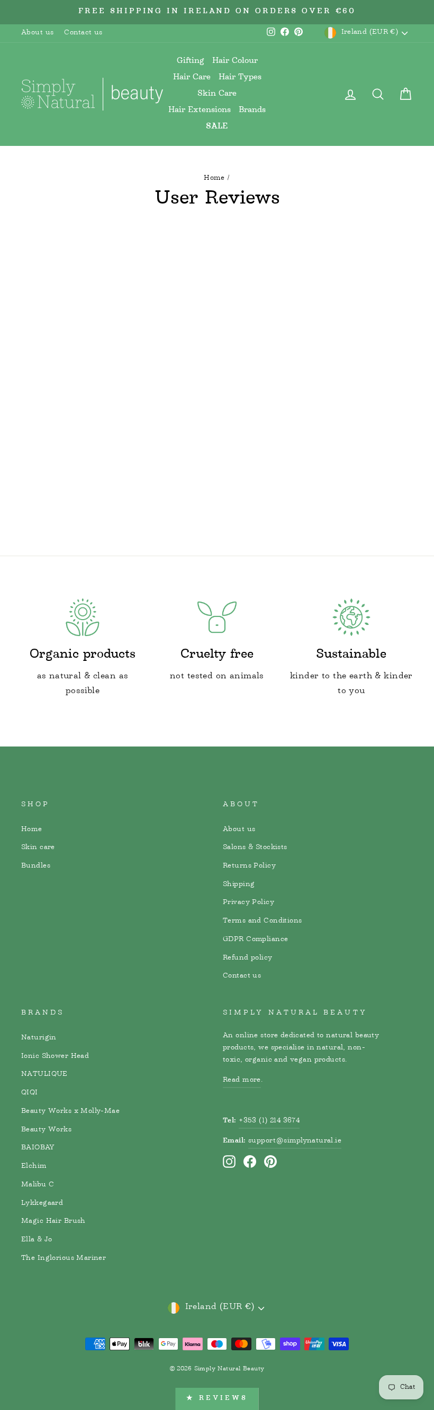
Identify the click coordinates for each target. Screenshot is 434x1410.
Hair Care (192, 77)
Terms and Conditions (262, 921)
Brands (252, 110)
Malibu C (37, 1185)
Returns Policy (249, 866)
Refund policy (248, 958)
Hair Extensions (199, 110)
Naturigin (39, 1038)
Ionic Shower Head (55, 1056)
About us (37, 33)
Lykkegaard (42, 1203)
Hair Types (240, 77)
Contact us (83, 33)
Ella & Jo (36, 1240)
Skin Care (217, 94)
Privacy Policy (248, 902)
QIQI (29, 1093)
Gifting (190, 61)
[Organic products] (82, 617)
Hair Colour (235, 61)
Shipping (239, 884)
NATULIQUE (44, 1074)
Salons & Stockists (255, 847)
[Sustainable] (351, 617)
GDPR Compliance (255, 939)
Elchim (34, 1166)
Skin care (38, 847)
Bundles (35, 866)
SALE (217, 127)
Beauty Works (46, 1130)
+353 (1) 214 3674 (269, 1121)
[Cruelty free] (217, 617)
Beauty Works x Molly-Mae (70, 1111)
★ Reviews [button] (216, 1398)
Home (214, 178)
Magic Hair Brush (53, 1221)
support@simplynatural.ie (294, 1141)
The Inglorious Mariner (63, 1258)
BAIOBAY (38, 1148)
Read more (242, 1080)
